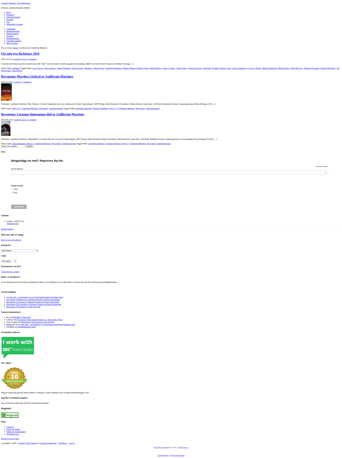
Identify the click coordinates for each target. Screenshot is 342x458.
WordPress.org (12, 434)
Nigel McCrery (296, 68)
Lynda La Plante (254, 68)
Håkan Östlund (129, 68)
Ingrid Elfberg (155, 68)
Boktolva (10, 15)
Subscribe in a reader (10, 272)
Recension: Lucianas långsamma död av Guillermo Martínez (42, 114)
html (16, 189)
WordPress (62, 443)
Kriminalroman (12, 38)
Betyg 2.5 (16, 108)
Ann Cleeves (37, 68)
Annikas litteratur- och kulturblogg (15, 3)
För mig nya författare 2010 (20, 53)
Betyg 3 (30, 144)
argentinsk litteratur (83, 108)
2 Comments (26, 82)
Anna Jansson (50, 68)
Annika (17, 59)
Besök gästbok (7, 229)
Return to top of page (10, 439)
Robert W (10, 324)
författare (16, 68)
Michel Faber (283, 68)
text (15, 193)
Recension (43, 108)
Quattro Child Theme (27, 443)
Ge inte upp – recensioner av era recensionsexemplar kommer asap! (34, 297)
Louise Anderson (239, 68)
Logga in (10, 427)
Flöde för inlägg (13, 429)
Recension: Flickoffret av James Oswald (23, 307)
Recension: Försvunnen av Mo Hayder (38, 322)
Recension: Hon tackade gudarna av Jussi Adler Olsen (40, 320)
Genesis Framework (48, 443)
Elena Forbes (77, 68)
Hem (8, 12)
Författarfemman (13, 17)
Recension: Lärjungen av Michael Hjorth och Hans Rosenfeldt (32, 302)
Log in (72, 443)
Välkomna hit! (12, 224)
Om (8, 22)
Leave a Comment (28, 59)
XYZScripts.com (183, 447)
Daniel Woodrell (64, 68)
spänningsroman (56, 108)
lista (229, 68)
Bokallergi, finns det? (22, 317)
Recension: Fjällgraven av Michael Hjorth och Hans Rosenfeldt (33, 300)
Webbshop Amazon (14, 24)
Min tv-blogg (12, 43)
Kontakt (9, 19)
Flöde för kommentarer (16, 432)
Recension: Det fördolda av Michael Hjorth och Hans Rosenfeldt (33, 304)
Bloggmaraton (12, 34)
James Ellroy (181, 68)
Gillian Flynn (98, 68)
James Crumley (168, 68)
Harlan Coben (142, 68)
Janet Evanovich (195, 68)
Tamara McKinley (327, 68)
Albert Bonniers (19, 144)
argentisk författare (100, 108)
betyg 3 (125, 144)
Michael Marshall (269, 68)
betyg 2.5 (113, 108)
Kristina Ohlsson (219, 68)
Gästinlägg (10, 29)
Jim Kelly (207, 68)
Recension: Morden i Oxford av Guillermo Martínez (37, 76)
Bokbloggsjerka (13, 31)
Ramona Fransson (311, 68)
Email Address (168, 169)
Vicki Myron (16, 71)
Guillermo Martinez (113, 68)
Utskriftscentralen (13, 41)
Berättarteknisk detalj (27, 327)
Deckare (9, 36)
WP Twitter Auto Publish (161, 447)
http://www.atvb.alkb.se (11, 240)
